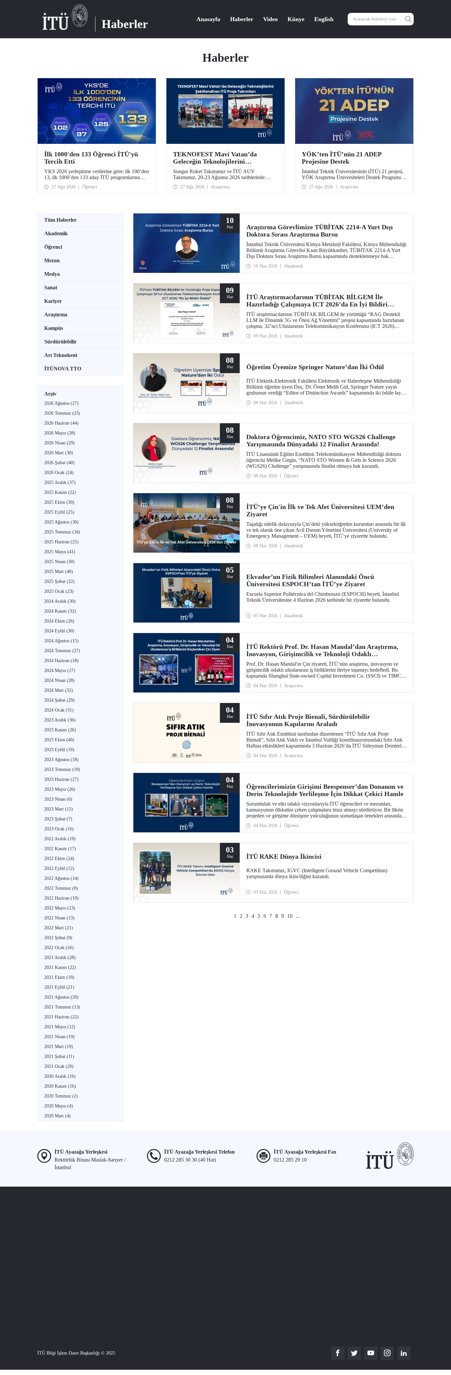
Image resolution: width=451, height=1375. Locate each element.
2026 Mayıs (59, 433)
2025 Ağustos (61, 522)
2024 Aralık (60, 601)
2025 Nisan (59, 561)
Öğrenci (53, 247)
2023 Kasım (60, 729)
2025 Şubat (59, 581)
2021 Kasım (60, 967)
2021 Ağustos (61, 997)
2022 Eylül (59, 868)
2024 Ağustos (61, 640)
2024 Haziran (61, 660)
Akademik (56, 233)
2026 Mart (58, 452)
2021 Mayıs (59, 1026)
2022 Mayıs (59, 908)
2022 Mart (58, 927)
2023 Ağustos (61, 759)
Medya (52, 274)
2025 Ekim (59, 502)
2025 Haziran (61, 541)
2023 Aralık (60, 720)
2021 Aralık (60, 957)
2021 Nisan (59, 1036)
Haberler (241, 19)
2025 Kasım (60, 492)
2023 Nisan (58, 799)
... (298, 916)
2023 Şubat (58, 818)
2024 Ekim (59, 621)
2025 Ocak (59, 591)
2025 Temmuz (62, 531)
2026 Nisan (59, 442)
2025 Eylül (59, 512)
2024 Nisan (59, 680)
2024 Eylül (59, 630)
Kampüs (53, 328)
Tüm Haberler (60, 220)
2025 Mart (58, 571)
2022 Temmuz (61, 888)
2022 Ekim (59, 858)
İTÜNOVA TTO (62, 368)
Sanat (50, 287)
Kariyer (53, 301)
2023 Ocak (59, 828)
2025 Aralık (60, 482)
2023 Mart (58, 809)
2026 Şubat (59, 462)
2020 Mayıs (58, 1105)
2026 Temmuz (62, 413)
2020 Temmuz (61, 1096)
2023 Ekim (59, 739)
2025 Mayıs (59, 551)
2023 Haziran (61, 779)
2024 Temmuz (62, 650)
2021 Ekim (59, 977)
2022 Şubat (58, 937)
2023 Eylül (59, 749)
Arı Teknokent (60, 355)
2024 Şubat (59, 700)
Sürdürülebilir (60, 341)
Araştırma (55, 314)
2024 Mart (58, 690)
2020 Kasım (60, 1086)
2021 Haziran (61, 1016)
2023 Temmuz (62, 769)
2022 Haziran (61, 898)
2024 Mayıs (59, 670)
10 (290, 916)
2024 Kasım (60, 611)
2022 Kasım (60, 848)
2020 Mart (57, 1115)
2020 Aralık (60, 1076)
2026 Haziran (61, 423)
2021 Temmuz (62, 1007)
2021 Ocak (59, 1066)
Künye (296, 19)
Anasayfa (208, 19)
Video (270, 19)
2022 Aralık (60, 838)
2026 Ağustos (61, 403)
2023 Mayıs (59, 789)
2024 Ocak (59, 710)
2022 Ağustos (61, 878)
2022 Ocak (59, 947)
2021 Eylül (59, 987)
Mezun (52, 260)
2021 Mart (58, 1046)
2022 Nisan (59, 917)
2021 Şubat (59, 1056)
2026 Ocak (59, 472)
